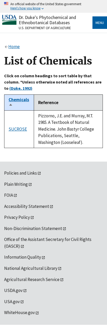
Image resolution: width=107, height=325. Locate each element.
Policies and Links (20, 173)
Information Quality (22, 257)
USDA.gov (13, 290)
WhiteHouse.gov (19, 312)
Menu (100, 22)
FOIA (8, 195)
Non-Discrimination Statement (33, 228)
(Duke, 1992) (20, 88)
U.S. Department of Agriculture (45, 28)
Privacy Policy (17, 217)
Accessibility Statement (26, 206)
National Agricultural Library (30, 268)
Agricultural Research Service (31, 279)
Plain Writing (16, 184)
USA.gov (12, 301)
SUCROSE (18, 129)
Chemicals (19, 102)
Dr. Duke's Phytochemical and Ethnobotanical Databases (47, 20)
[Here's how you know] (53, 6)
